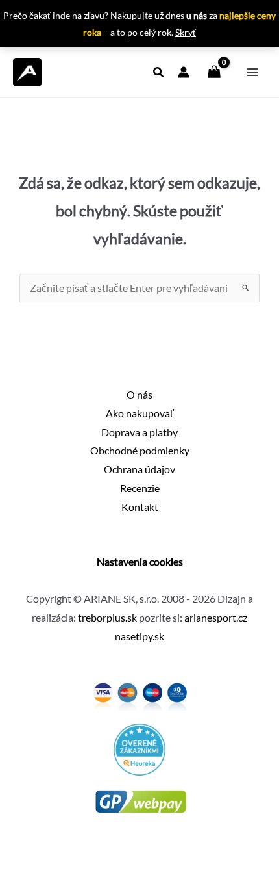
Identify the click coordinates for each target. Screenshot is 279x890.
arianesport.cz (215, 617)
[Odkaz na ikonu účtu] (183, 72)
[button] (159, 73)
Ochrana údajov (139, 469)
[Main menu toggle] (252, 72)
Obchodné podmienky (139, 450)
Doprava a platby (139, 432)
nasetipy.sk (139, 636)
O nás (139, 394)
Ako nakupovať (140, 413)
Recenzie (140, 488)
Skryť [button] (185, 32)
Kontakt (139, 507)
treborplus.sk (107, 617)
